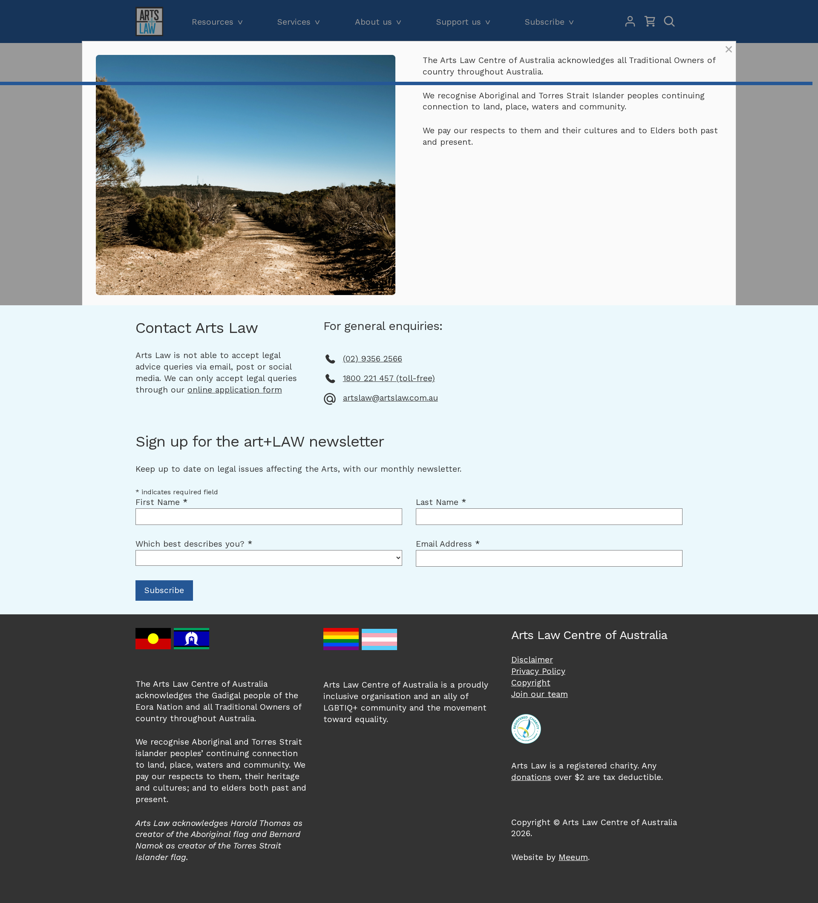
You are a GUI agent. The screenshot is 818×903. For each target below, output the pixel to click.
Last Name (441, 502)
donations (531, 777)
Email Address (448, 544)
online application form (234, 390)
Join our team (539, 694)
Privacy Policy (538, 671)
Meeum (573, 857)
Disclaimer (532, 660)
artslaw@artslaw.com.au (390, 398)
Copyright (530, 683)
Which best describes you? (193, 544)
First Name (161, 502)
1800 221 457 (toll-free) (389, 378)
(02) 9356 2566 (372, 359)
